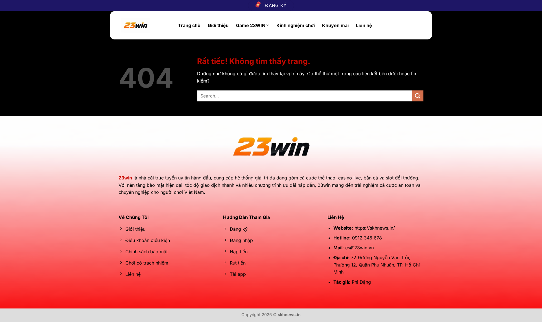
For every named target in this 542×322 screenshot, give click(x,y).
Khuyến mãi (335, 25)
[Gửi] (417, 95)
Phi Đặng (361, 282)
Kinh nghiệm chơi (295, 25)
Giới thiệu (218, 25)
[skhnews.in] (145, 25)
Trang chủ (189, 25)
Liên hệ (364, 25)
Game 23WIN (250, 25)
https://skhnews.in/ (375, 228)
